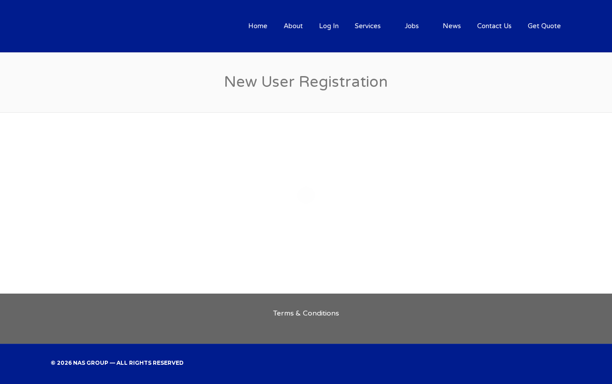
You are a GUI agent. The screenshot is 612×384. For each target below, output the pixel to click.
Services (368, 26)
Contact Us (494, 26)
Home (257, 26)
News (452, 26)
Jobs (412, 26)
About (293, 26)
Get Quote (544, 26)
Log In (329, 26)
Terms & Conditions (306, 313)
